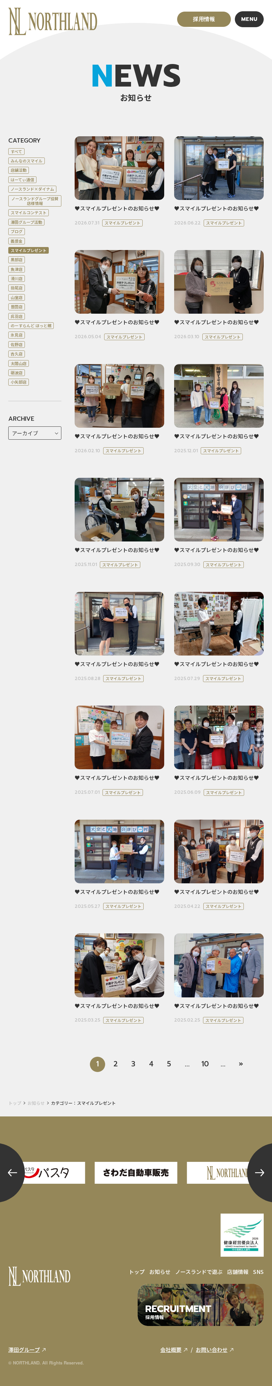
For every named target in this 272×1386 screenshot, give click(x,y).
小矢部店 (19, 382)
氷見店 (17, 335)
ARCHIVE (21, 418)
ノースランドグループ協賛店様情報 (34, 201)
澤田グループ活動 (26, 222)
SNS (258, 1272)
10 (205, 1064)
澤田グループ (24, 1350)
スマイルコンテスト (28, 212)
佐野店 (17, 344)
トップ (14, 1103)
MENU (249, 19)
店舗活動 (19, 170)
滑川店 (17, 278)
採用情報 (204, 19)
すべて (16, 151)
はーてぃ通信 (22, 179)
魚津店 (17, 269)
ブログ (17, 231)
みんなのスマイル (26, 160)
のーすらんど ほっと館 (31, 325)
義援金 (17, 241)
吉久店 (17, 353)
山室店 (17, 297)
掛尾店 (17, 287)
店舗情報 (237, 1272)
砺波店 (17, 372)
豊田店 (17, 306)
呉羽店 (17, 316)
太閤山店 (19, 363)
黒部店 (17, 259)
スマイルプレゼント (28, 250)
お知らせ (36, 1103)
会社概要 (170, 1350)
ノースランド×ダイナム (32, 189)
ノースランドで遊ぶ (199, 1272)
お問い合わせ (212, 1350)
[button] (12, 1173)
